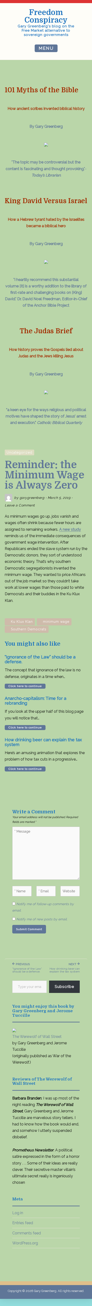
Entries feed (22, 1223)
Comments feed (26, 1233)
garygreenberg (32, 498)
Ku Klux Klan (22, 622)
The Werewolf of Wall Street (37, 1036)
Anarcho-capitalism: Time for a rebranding (35, 701)
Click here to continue (25, 686)
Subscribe (64, 986)
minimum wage (56, 622)
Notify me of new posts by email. (41, 919)
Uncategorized (19, 452)
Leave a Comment (20, 505)
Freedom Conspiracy (46, 16)
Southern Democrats (28, 629)
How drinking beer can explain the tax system (43, 742)
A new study (70, 529)
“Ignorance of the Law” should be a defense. (40, 659)
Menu (46, 48)
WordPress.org (25, 1243)
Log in (17, 1213)
